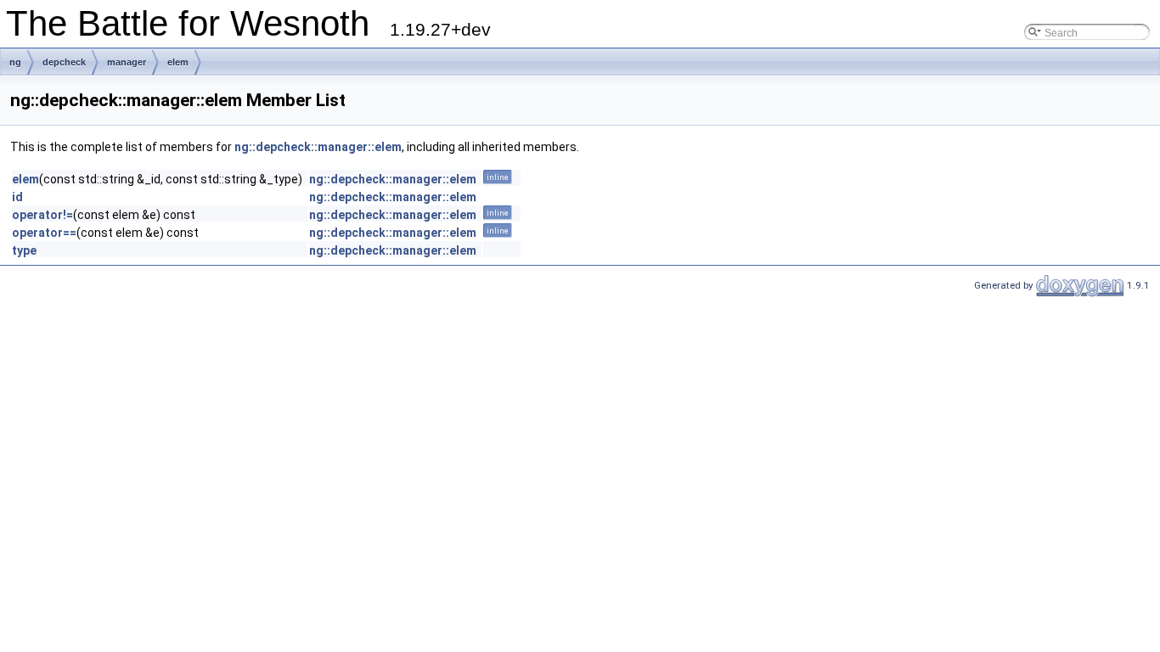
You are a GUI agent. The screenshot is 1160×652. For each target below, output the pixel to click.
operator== (44, 232)
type (24, 250)
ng (15, 62)
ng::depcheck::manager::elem (318, 147)
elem (178, 62)
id (17, 197)
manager (126, 62)
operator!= (42, 215)
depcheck (64, 62)
